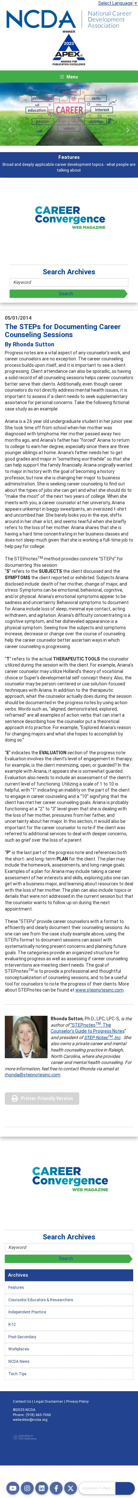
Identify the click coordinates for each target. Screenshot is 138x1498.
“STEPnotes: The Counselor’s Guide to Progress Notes (88, 1028)
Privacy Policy (77, 1401)
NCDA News (19, 1361)
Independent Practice (27, 1312)
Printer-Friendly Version (47, 1098)
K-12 (12, 1324)
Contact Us (22, 1401)
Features (16, 1287)
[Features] (69, 114)
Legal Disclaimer (48, 1401)
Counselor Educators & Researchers (40, 1299)
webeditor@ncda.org (30, 1419)
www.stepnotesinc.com (99, 990)
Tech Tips (17, 1373)
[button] (10, 130)
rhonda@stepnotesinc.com (32, 1075)
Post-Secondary (22, 1336)
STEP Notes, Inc (102, 1037)
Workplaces (18, 1349)
